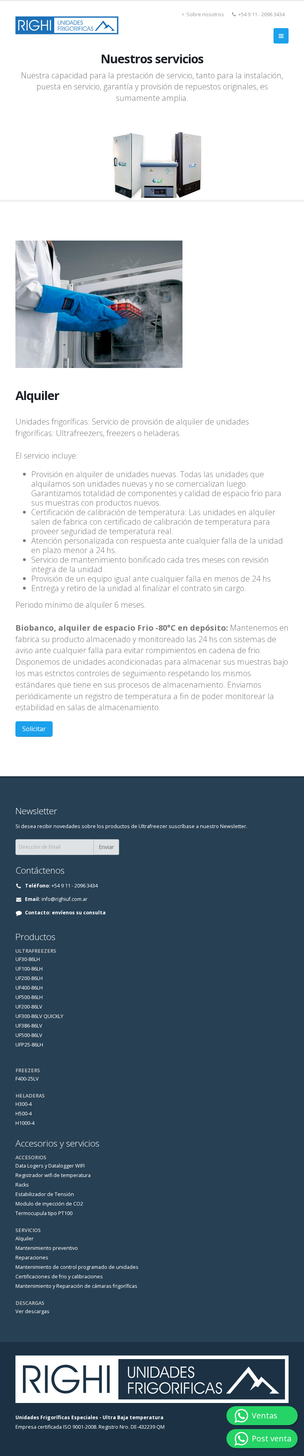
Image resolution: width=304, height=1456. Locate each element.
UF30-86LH (27, 959)
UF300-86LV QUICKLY (39, 1016)
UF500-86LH (29, 997)
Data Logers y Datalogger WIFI (50, 1165)
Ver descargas (32, 1311)
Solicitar (34, 728)
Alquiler (24, 1238)
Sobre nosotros (204, 14)
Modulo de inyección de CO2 (49, 1203)
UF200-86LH (29, 978)
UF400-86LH (29, 987)
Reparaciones (31, 1257)
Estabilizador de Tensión (44, 1194)
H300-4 (23, 1104)
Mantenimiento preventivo (46, 1248)
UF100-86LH (29, 968)
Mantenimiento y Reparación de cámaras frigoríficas (76, 1286)
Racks (22, 1184)
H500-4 (23, 1113)
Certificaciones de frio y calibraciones (59, 1276)
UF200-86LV (28, 1006)
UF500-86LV (28, 1035)
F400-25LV (27, 1078)
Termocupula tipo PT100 (43, 1213)
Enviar (106, 847)
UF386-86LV (28, 1025)
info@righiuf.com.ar (64, 899)
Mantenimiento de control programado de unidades (77, 1267)
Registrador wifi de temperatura (53, 1175)
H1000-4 (24, 1123)
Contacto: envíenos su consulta (65, 912)
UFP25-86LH (29, 1044)
